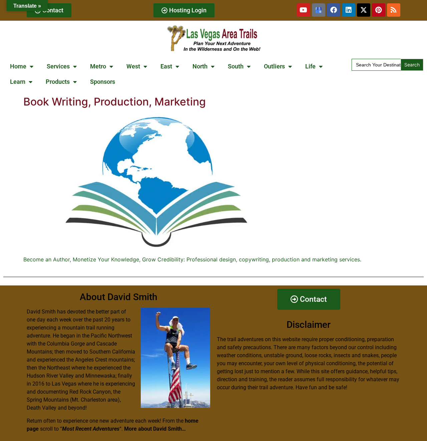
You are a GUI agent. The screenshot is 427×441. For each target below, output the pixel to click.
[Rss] (393, 10)
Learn (17, 81)
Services (58, 66)
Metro (98, 66)
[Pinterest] (378, 10)
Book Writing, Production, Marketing (114, 101)
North (199, 66)
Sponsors (102, 81)
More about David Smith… (155, 429)
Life (310, 66)
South (236, 66)
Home (18, 66)
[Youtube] (303, 10)
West (133, 66)
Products (58, 81)
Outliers (274, 66)
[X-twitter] (363, 10)
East (166, 66)
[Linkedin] (348, 10)
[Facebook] (333, 10)
